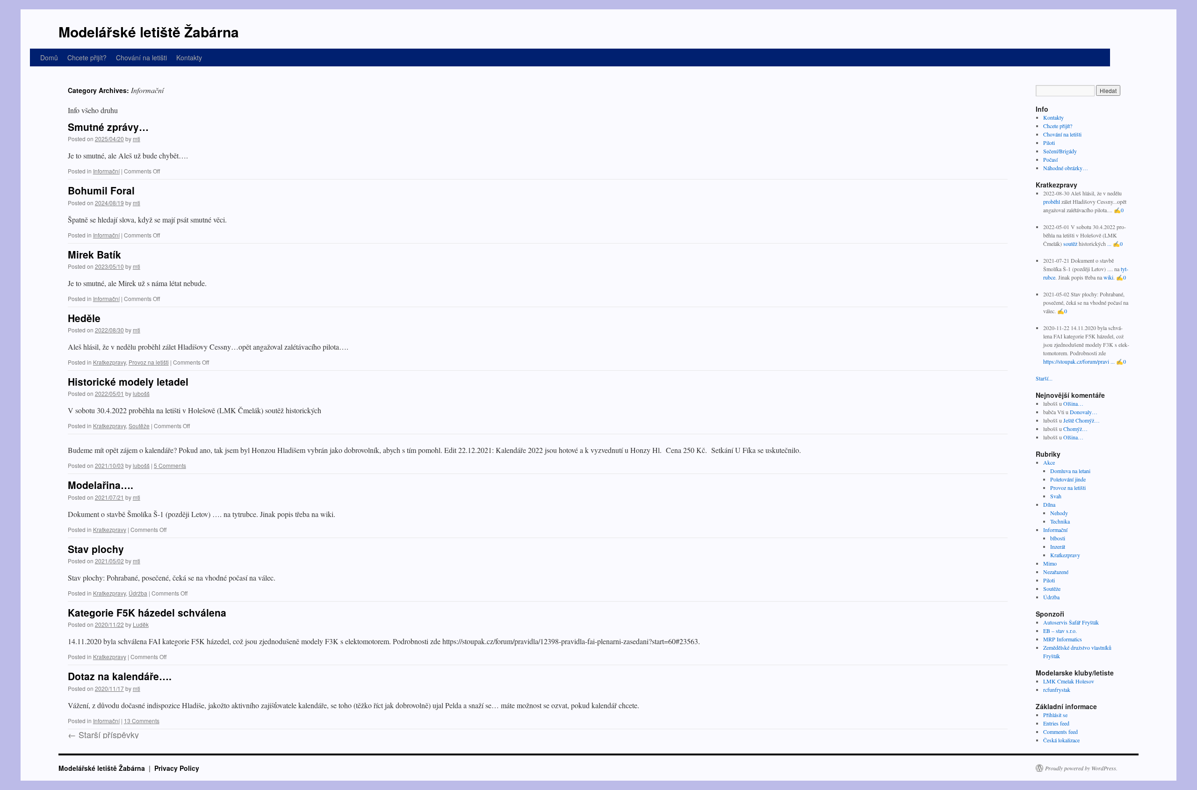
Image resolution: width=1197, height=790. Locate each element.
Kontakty (189, 57)
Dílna (1049, 504)
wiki (1108, 277)
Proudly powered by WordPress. (1081, 768)
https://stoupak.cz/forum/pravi (1076, 361)
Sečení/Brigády (1060, 151)
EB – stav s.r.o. (1060, 630)
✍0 (1119, 210)
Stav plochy (96, 549)
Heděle (84, 318)
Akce (1049, 462)
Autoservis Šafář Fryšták (1071, 622)
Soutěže (139, 426)
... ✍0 (1115, 243)
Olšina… (1073, 403)
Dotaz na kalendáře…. (120, 676)
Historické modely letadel (128, 381)
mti (136, 139)
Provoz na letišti (149, 362)
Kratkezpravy (109, 362)
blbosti (1057, 538)
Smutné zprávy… (108, 127)
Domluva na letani (1070, 470)
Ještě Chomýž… (1081, 420)
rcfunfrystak (1056, 689)
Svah (1055, 496)
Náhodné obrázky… (1065, 168)
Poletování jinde (1068, 479)
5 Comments (170, 465)
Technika (1060, 521)
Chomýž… (1075, 428)
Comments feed (1060, 731)
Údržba (138, 593)
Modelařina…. (100, 485)
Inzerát (1057, 546)
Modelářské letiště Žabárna (148, 32)
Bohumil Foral (101, 190)
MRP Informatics (1062, 639)
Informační (106, 171)
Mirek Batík (94, 254)
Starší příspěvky (103, 734)
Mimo (1050, 563)
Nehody (1059, 513)
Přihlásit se (1055, 714)
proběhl (1051, 201)
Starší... (1044, 378)
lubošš (141, 393)
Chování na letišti (141, 57)
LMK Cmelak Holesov (1068, 681)
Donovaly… (1083, 412)
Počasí (1050, 159)
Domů (49, 57)
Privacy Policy (176, 768)
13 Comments (141, 721)
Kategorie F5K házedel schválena (147, 612)
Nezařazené (1055, 571)
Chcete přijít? (87, 57)
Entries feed (1056, 723)
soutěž (1070, 243)
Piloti (1049, 142)
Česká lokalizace (1061, 740)
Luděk (141, 624)
